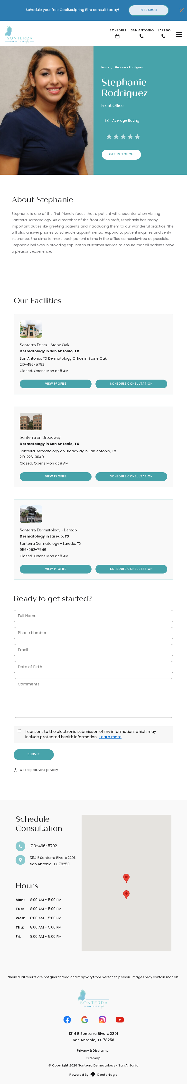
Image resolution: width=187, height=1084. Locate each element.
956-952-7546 (33, 550)
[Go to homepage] (51, 34)
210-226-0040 (32, 457)
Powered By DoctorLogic (93, 1074)
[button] (126, 878)
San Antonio (142, 30)
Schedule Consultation (131, 384)
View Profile (55, 384)
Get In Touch (121, 154)
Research (148, 10)
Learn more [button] (110, 737)
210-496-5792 (32, 365)
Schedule (118, 30)
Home (105, 67)
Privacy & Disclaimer (93, 1050)
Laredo (164, 30)
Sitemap (93, 1058)
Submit (34, 754)
